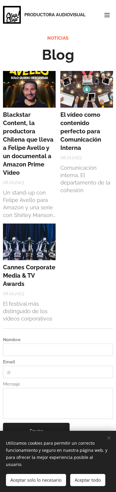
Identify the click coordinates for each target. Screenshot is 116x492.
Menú (107, 15)
